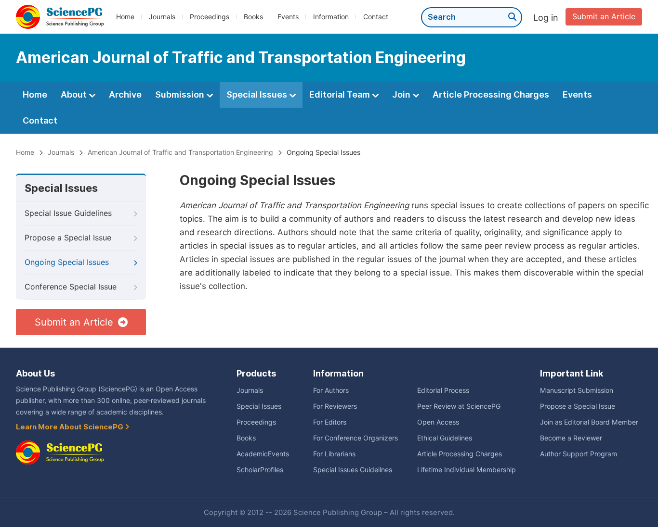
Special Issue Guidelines (68, 213)
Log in (545, 18)
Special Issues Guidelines (352, 470)
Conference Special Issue (71, 286)
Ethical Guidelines (444, 438)
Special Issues (257, 94)
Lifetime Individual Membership (466, 470)
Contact (375, 17)
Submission (180, 94)
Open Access (438, 422)
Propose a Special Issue (68, 237)
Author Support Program (578, 454)
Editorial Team (340, 94)
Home (125, 17)
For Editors (329, 422)
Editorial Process (443, 390)
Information (331, 17)
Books (253, 17)
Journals (162, 17)
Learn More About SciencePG (70, 427)
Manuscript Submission (576, 390)
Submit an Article (603, 16)
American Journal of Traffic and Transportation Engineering (180, 152)
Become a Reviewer (571, 438)
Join (402, 94)
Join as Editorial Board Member (589, 422)
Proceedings (209, 17)
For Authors (331, 390)
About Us (35, 373)
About (75, 94)
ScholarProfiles (260, 470)
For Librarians (334, 454)
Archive (125, 94)
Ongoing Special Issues (67, 262)
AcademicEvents (263, 454)
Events (288, 17)
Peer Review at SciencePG (458, 406)
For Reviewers (335, 406)
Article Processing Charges (491, 94)
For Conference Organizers (355, 438)
